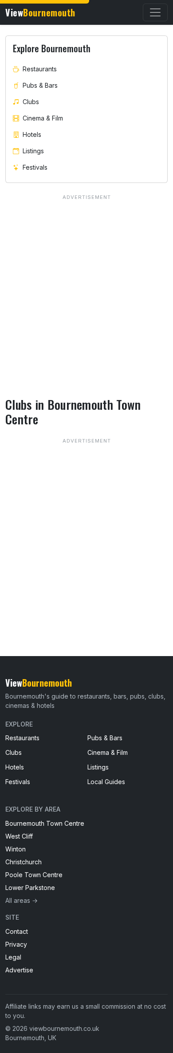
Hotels (32, 134)
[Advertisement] (86, 528)
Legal (13, 957)
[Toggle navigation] (155, 12)
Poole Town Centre (34, 874)
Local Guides (106, 781)
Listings (33, 151)
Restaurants (40, 69)
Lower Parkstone (30, 887)
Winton (15, 849)
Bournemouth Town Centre (44, 823)
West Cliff (19, 836)
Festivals (35, 167)
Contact (16, 931)
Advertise (19, 970)
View (40, 12)
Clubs (31, 101)
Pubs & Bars (40, 85)
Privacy (16, 944)
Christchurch (23, 862)
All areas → (21, 900)
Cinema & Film (43, 118)
